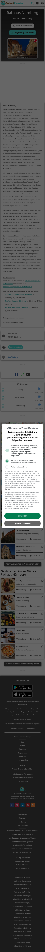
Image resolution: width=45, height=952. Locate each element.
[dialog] (22, 476)
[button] (22, 467)
